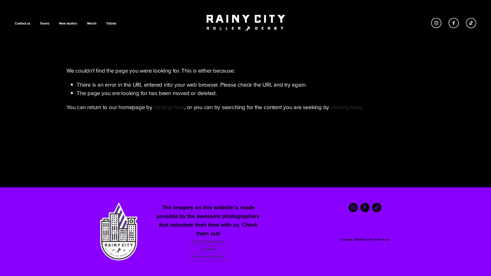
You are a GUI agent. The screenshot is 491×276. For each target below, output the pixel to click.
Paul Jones (208, 249)
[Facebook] (454, 23)
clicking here (169, 107)
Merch (91, 23)
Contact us (22, 23)
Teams (44, 23)
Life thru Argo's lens (208, 241)
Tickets (111, 23)
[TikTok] (471, 23)
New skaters (68, 23)
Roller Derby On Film (208, 256)
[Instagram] (436, 23)
